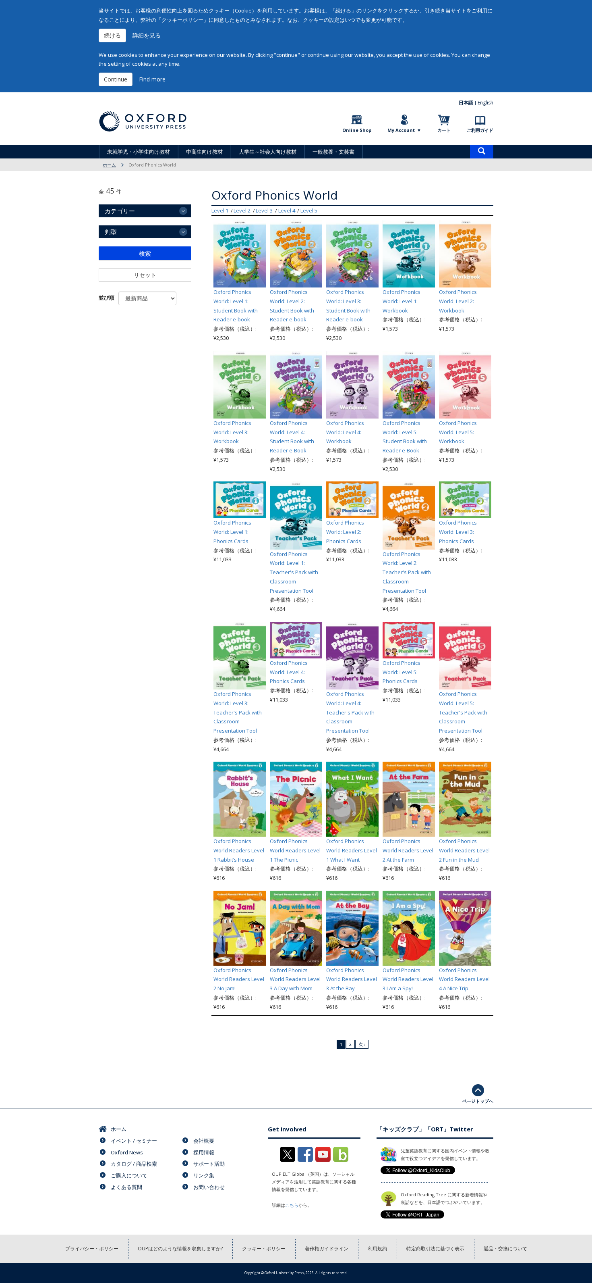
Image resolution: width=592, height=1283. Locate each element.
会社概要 (203, 1140)
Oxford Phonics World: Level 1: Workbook (401, 301)
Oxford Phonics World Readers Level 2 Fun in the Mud (464, 850)
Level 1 (219, 210)
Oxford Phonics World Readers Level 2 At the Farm (408, 850)
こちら (291, 1205)
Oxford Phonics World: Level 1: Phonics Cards (232, 532)
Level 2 (242, 210)
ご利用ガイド (480, 130)
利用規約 (377, 1248)
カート (444, 130)
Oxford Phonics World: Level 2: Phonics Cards (345, 532)
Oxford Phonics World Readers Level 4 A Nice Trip (464, 979)
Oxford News (127, 1152)
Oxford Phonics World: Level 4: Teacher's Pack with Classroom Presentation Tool (350, 712)
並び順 (106, 297)
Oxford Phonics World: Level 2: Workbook (458, 301)
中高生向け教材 (204, 151)
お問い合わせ (209, 1187)
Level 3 (264, 210)
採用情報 (203, 1152)
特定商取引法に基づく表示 (435, 1248)
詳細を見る (146, 35)
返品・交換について (505, 1248)
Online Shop (356, 130)
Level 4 (286, 210)
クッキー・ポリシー (264, 1248)
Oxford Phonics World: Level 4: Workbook (345, 432)
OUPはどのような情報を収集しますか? (180, 1248)
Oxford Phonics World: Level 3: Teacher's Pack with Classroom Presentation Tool (237, 712)
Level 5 (308, 210)
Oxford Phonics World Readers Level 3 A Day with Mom (295, 979)
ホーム (109, 165)
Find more (152, 79)
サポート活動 (209, 1163)
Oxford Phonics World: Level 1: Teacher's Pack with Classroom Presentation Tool (294, 572)
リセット (145, 275)
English (485, 102)
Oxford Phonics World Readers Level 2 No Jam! (238, 979)
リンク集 (203, 1175)
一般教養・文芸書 (333, 151)
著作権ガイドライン (326, 1248)
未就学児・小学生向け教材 (138, 151)
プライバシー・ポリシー (91, 1248)
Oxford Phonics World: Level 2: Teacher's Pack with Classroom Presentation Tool (407, 572)
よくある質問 (126, 1187)
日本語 (466, 102)
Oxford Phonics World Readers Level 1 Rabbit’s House (238, 850)
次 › (361, 1044)
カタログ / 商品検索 (134, 1163)
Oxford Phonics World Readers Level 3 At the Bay (351, 979)
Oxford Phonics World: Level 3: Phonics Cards (458, 532)
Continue (115, 79)
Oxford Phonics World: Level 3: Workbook (232, 432)
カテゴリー (120, 211)
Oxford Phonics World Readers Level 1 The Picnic (295, 850)
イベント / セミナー (134, 1140)
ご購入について (129, 1175)
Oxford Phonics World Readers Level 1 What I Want (351, 850)
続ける (112, 35)
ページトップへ (477, 1101)
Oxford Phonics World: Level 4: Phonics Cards (289, 672)
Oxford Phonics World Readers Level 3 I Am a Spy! (408, 979)
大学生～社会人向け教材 (267, 151)
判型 (111, 232)
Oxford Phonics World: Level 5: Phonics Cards (401, 672)
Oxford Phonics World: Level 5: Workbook (458, 432)
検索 (145, 253)
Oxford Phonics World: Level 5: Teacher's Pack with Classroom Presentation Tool (463, 712)
